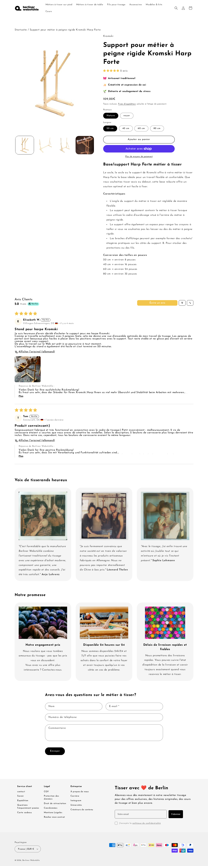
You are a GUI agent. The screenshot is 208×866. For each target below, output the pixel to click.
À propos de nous (80, 792)
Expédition (22, 800)
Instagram (76, 800)
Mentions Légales (53, 812)
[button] (176, 8)
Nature (111, 115)
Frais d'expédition (127, 104)
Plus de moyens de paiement (139, 157)
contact (21, 792)
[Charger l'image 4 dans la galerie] (85, 145)
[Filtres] (182, 303)
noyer (127, 115)
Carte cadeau (24, 812)
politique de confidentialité (146, 823)
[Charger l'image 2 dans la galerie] (44, 145)
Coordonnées (50, 808)
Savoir (20, 796)
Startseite (21, 30)
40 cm (125, 128)
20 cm (110, 128)
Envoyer (55, 751)
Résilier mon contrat (54, 817)
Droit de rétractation (55, 803)
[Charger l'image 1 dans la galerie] (24, 145)
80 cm (157, 128)
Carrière (75, 796)
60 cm (141, 128)
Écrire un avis (157, 303)
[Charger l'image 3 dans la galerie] (65, 145)
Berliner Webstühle (31, 860)
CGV (46, 792)
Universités (76, 805)
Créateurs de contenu (82, 810)
